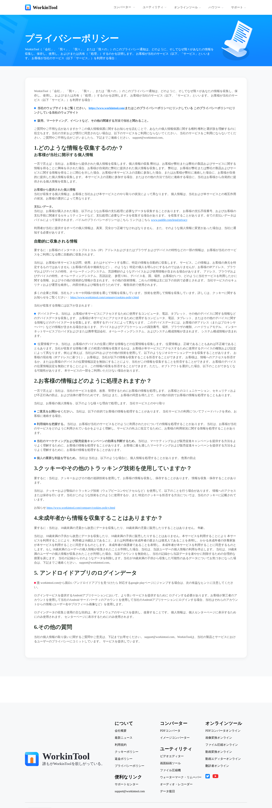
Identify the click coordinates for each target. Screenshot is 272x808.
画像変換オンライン (218, 737)
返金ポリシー (123, 758)
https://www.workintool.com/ (107, 108)
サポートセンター (126, 784)
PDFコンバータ (170, 730)
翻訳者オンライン (217, 765)
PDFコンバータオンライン (223, 730)
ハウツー (214, 7)
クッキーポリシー (126, 751)
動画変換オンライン (218, 751)
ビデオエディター (172, 756)
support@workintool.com (130, 791)
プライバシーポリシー (129, 765)
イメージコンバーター (175, 737)
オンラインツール (186, 7)
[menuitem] (124, 7)
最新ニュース (123, 737)
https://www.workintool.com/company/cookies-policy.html (104, 297)
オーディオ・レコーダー (176, 784)
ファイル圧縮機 (170, 770)
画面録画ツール (170, 763)
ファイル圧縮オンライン (221, 744)
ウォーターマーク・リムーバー (181, 777)
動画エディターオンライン (223, 758)
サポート (237, 7)
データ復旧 (167, 791)
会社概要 (121, 730)
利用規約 (121, 744)
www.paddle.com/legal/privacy (169, 219)
